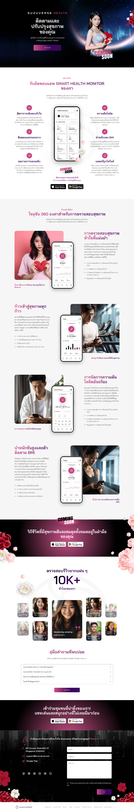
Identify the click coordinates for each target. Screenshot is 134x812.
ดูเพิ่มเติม (67, 690)
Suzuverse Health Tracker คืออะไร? (38, 667)
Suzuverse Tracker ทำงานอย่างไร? (37, 672)
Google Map (32, 761)
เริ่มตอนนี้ (47, 47)
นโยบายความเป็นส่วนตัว (89, 783)
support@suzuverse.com (37, 756)
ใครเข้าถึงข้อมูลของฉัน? (31, 681)
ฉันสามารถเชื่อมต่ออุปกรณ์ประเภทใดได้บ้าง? (39, 677)
